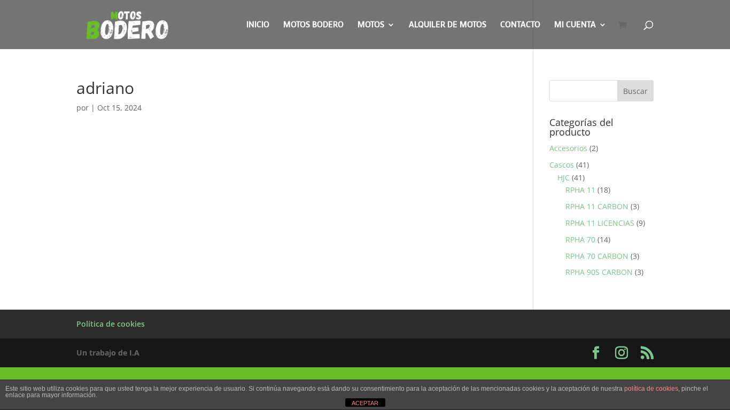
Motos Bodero (313, 25)
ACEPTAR (365, 403)
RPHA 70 (580, 239)
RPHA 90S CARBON (599, 272)
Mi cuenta (575, 25)
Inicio (257, 25)
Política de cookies (110, 324)
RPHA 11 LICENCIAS (599, 223)
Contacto (520, 25)
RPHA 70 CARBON (596, 256)
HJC (563, 177)
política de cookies (651, 388)
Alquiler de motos (447, 25)
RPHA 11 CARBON (596, 206)
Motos (371, 25)
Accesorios (568, 148)
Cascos (561, 165)
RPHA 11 (580, 190)
